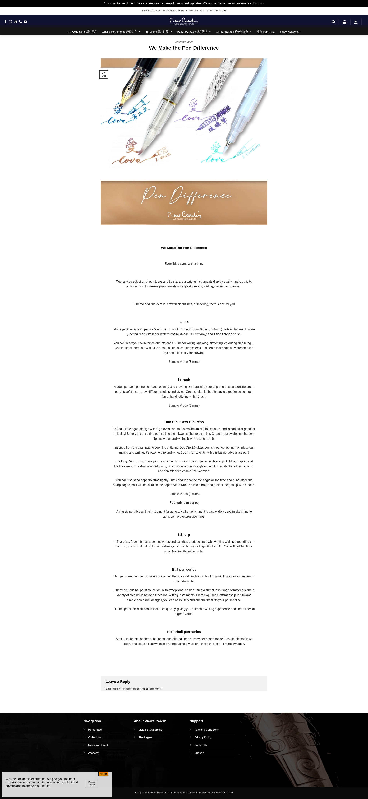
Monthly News (184, 42)
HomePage (95, 729)
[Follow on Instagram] (10, 22)
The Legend (146, 737)
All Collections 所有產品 (83, 31)
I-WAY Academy (289, 31)
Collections (94, 737)
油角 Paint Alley (266, 31)
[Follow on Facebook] (5, 22)
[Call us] (20, 22)
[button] (333, 21)
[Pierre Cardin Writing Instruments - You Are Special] (184, 21)
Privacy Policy (203, 737)
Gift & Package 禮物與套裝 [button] (232, 31)
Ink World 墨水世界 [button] (156, 31)
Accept (103, 774)
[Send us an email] (15, 22)
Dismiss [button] (258, 3)
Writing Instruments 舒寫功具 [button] (119, 31)
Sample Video (178, 361)
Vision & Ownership (150, 729)
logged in (129, 688)
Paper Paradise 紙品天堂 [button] (192, 31)
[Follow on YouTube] (25, 22)
